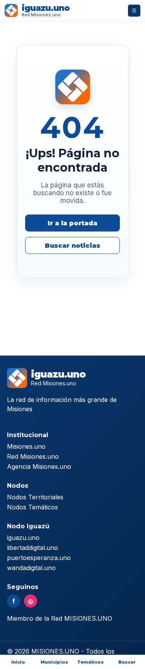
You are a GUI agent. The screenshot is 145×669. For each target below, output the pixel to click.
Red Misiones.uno (33, 456)
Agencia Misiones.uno (39, 466)
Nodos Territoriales (35, 497)
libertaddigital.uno (32, 548)
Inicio (18, 662)
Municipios (54, 662)
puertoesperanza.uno (39, 558)
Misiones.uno (26, 446)
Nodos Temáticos (32, 507)
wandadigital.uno (31, 568)
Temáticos (90, 662)
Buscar (127, 662)
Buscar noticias (72, 245)
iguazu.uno (23, 537)
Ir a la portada (72, 223)
